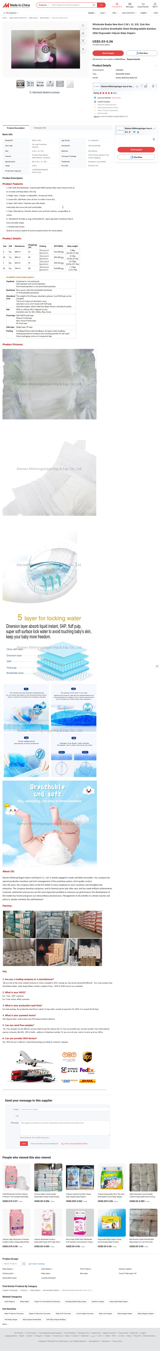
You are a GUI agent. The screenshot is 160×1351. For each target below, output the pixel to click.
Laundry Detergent (48, 1278)
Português (38, 1336)
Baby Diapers (44, 18)
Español (29, 1336)
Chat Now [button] (143, 53)
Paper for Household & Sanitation (47, 1301)
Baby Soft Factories (63, 1313)
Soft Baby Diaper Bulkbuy (56, 1319)
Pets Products (85, 1269)
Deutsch (75, 1336)
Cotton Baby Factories (85, 1313)
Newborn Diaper (98, 1301)
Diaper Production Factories (39, 1313)
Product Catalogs (38, 1264)
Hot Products (18, 1333)
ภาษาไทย (121, 1336)
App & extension (128, 13)
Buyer (102, 13)
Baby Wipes (24, 1301)
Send (24, 1143)
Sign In (96, 116)
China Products (31, 1333)
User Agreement (94, 1341)
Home (4, 18)
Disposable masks (9, 1278)
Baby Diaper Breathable (32, 1319)
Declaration (106, 1341)
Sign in (155, 6)
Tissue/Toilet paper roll (127, 1273)
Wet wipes (84, 1273)
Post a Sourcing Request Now (75, 1143)
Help (114, 13)
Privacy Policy (117, 1341)
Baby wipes (45, 1273)
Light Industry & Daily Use (17, 18)
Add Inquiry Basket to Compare (46, 92)
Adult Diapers (9, 1301)
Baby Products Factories (14, 1313)
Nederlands (85, 1336)
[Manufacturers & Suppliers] (16, 5)
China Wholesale (70, 1333)
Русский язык (57, 1336)
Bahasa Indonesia (149, 1336)
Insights (143, 1333)
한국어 (100, 1336)
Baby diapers (7, 1269)
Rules (156, 13)
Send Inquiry (108, 53)
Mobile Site (134, 1333)
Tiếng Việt (137, 1336)
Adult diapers (46, 1269)
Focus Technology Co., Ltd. (63, 1341)
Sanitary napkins (125, 1269)
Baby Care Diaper (105, 1313)
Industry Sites (96, 1333)
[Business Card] (154, 139)
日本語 (107, 1336)
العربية (93, 1336)
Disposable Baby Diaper (60, 18)
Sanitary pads (7, 1273)
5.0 (126, 132)
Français (47, 1336)
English (21, 1336)
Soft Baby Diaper (11, 1319)
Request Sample (133, 59)
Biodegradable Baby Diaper (76, 1301)
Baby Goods (33, 18)
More (4, 1324)
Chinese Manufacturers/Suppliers (50, 1333)
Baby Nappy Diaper (125, 1313)
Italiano (67, 1336)
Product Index (123, 1333)
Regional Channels (109, 1333)
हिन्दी (113, 1336)
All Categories (11, 13)
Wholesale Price (83, 1333)
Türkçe (129, 1336)
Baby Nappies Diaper (146, 1313)
